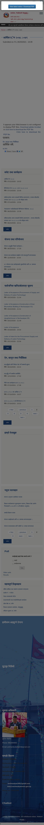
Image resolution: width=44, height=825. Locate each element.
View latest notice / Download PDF (22, 6)
